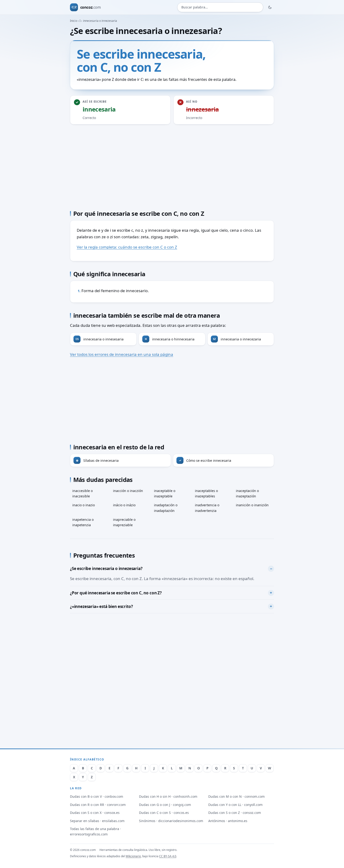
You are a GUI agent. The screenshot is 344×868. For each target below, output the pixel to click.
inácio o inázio (124, 505)
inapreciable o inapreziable (124, 522)
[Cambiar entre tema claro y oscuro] (270, 7)
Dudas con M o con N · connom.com (236, 796)
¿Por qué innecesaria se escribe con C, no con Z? (116, 593)
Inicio (73, 21)
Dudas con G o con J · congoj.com (165, 804)
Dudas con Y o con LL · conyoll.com (235, 804)
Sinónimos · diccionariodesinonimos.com (171, 821)
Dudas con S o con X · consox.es (95, 812)
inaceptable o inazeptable (164, 493)
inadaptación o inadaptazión (165, 508)
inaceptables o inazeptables (206, 493)
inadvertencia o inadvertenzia (207, 508)
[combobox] (220, 7)
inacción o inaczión (128, 490)
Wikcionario (133, 856)
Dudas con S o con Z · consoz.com (234, 812)
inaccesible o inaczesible (82, 493)
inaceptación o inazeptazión (247, 493)
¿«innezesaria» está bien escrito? (101, 606)
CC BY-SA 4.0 (167, 856)
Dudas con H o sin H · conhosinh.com (168, 796)
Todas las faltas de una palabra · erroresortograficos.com (95, 831)
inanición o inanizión (252, 505)
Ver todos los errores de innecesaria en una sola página (121, 354)
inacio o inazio (83, 505)
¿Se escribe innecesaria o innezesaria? (106, 568)
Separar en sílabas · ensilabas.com (97, 821)
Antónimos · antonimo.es (227, 821)
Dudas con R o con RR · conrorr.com (98, 804)
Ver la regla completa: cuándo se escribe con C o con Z (127, 247)
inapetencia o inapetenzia (83, 522)
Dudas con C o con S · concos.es (164, 812)
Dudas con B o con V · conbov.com (96, 796)
